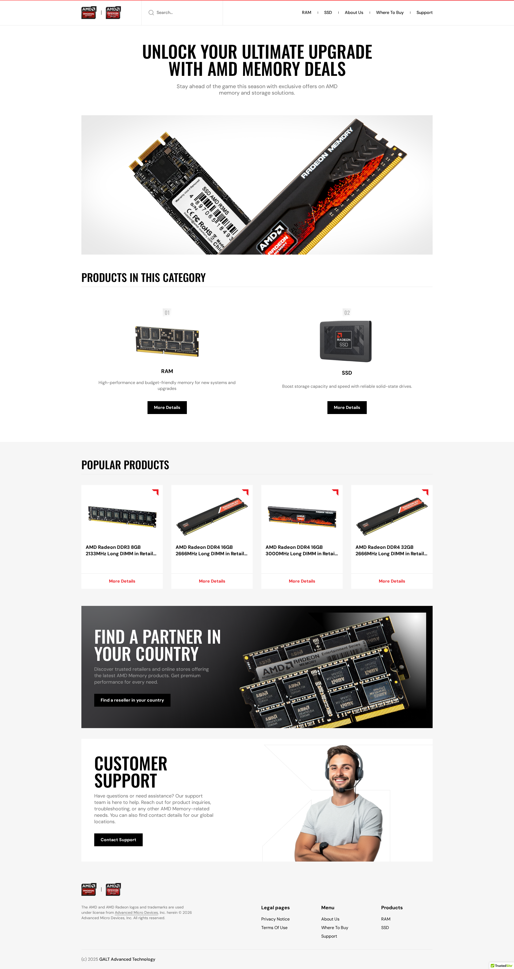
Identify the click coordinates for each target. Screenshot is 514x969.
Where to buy (390, 12)
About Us (354, 12)
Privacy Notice (275, 919)
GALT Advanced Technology (127, 959)
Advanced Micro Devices (136, 912)
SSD (328, 12)
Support (425, 12)
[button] (182, 12)
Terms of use (274, 927)
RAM (306, 12)
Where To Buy (334, 927)
